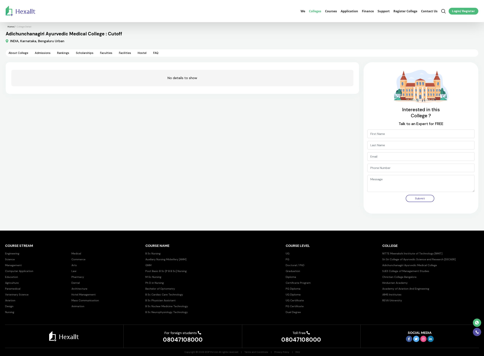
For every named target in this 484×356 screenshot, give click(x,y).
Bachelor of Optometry (160, 288)
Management (13, 265)
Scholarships (84, 53)
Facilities (125, 53)
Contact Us (429, 11)
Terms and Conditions (256, 352)
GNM (148, 265)
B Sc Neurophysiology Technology (166, 312)
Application (349, 11)
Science (10, 259)
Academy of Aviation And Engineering (405, 288)
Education (11, 277)
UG (287, 253)
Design (9, 306)
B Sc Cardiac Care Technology (164, 294)
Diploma (291, 277)
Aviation (10, 300)
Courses (331, 11)
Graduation (293, 271)
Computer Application (19, 271)
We (303, 11)
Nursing (9, 312)
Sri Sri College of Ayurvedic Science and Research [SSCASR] (419, 259)
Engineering (12, 253)
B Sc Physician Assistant (160, 300)
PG (287, 259)
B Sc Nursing (153, 253)
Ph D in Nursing (154, 282)
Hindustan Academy (395, 282)
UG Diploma (293, 294)
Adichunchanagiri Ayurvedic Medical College (409, 265)
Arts (74, 265)
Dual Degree (293, 312)
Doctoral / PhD (295, 265)
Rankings (63, 53)
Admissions (42, 53)
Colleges (315, 11)
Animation (77, 306)
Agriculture (12, 282)
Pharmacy (77, 277)
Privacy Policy (281, 352)
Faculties (106, 53)
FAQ (155, 53)
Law (73, 271)
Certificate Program (298, 282)
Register (468, 11)
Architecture (79, 288)
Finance (368, 11)
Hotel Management (83, 294)
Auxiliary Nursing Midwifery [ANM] (165, 259)
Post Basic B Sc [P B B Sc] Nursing (166, 271)
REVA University (392, 300)
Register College (405, 11)
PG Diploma (293, 288)
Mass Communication (85, 300)
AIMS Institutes (391, 294)
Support (384, 11)
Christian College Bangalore (399, 277)
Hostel (142, 53)
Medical (76, 253)
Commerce (78, 259)
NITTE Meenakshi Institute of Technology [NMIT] (412, 253)
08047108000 (183, 339)
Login (456, 11)
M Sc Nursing (153, 277)
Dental (75, 282)
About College (18, 53)
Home (11, 26)
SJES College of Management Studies (405, 271)
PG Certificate (295, 306)
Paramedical (12, 288)
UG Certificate (295, 300)
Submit (420, 198)
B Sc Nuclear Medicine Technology (166, 306)
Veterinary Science (17, 294)
